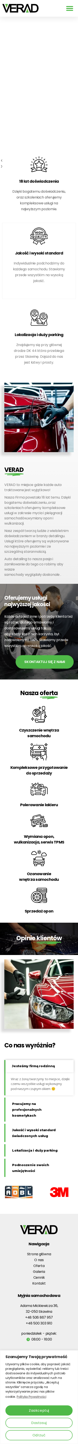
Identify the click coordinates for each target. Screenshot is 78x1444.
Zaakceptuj (39, 1410)
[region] (39, 1397)
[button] (69, 8)
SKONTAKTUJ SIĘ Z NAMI (44, 661)
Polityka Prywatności (31, 1397)
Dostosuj (39, 1422)
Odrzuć (39, 1435)
